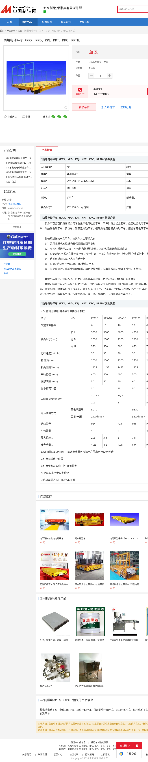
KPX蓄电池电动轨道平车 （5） (20, 167)
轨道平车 (45, 713)
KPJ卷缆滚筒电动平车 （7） (19, 163)
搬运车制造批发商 (99, 742)
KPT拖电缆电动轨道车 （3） (19, 172)
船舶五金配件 (46, 686)
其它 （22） (11, 181)
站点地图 (73, 754)
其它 (20, 30)
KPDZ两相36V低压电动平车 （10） (23, 177)
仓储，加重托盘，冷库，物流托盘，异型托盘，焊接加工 (67, 640)
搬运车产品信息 (78, 742)
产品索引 (8, 264)
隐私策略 (89, 754)
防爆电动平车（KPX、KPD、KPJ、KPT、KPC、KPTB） (94, 745)
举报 (27, 116)
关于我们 (26, 754)
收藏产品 (12, 116)
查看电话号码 (14, 204)
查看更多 (17, 226)
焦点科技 (93, 758)
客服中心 (58, 754)
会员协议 (105, 754)
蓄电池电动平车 (48, 709)
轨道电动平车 (84, 709)
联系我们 (42, 754)
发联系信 (84, 107)
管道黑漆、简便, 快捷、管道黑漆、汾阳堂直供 (97, 640)
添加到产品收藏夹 (12, 268)
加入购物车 (108, 107)
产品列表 (11, 30)
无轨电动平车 (123, 709)
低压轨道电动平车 (104, 709)
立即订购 (125, 107)
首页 (2, 30)
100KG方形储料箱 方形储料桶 (89, 686)
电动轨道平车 (67, 709)
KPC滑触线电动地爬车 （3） (19, 158)
